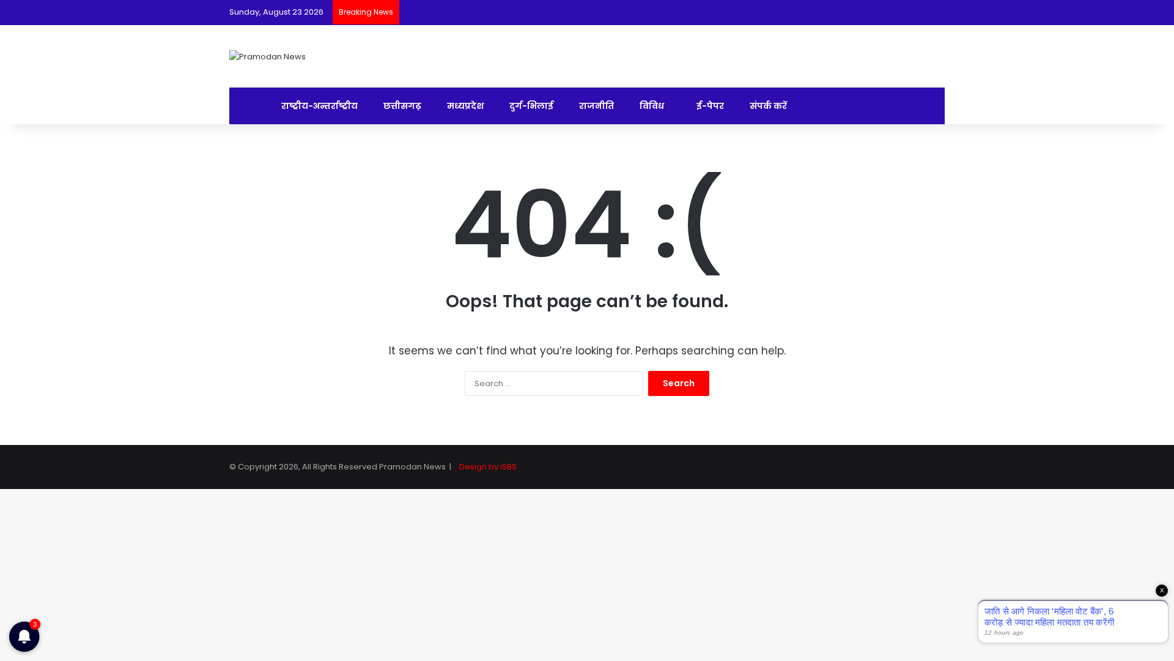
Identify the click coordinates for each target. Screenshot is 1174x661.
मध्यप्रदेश (464, 106)
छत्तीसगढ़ (401, 106)
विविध (651, 106)
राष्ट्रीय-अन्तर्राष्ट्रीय (318, 106)
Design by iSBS (488, 466)
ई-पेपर (709, 106)
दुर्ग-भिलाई (530, 106)
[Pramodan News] (267, 56)
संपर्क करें (767, 106)
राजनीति (595, 106)
